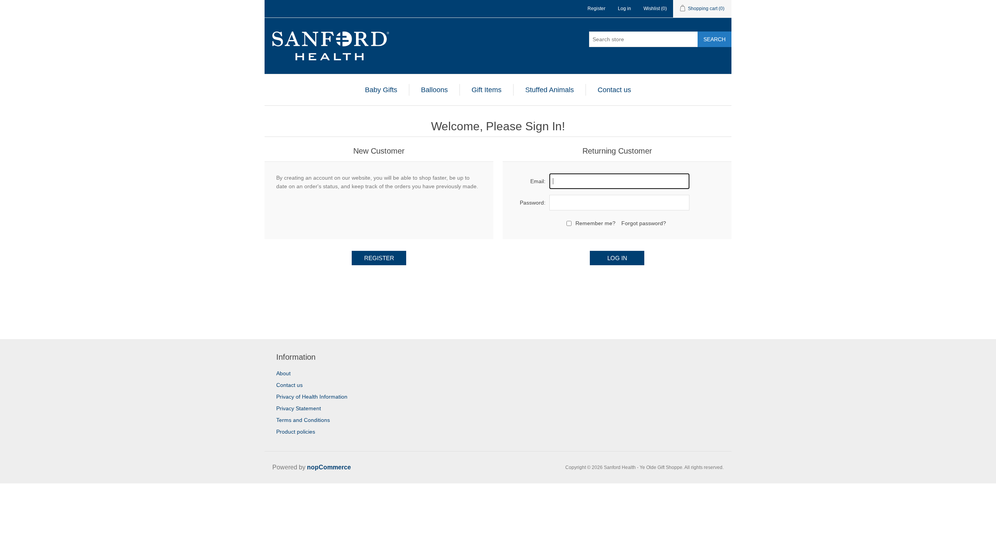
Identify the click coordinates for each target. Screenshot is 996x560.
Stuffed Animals (549, 90)
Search (714, 39)
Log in (624, 8)
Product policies (295, 432)
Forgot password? (643, 223)
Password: (532, 203)
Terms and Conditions (303, 420)
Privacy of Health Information (311, 397)
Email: (537, 181)
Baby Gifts (381, 90)
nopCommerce (329, 467)
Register (596, 8)
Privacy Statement (298, 408)
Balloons (434, 90)
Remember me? (595, 223)
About (283, 373)
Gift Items (487, 90)
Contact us (614, 90)
